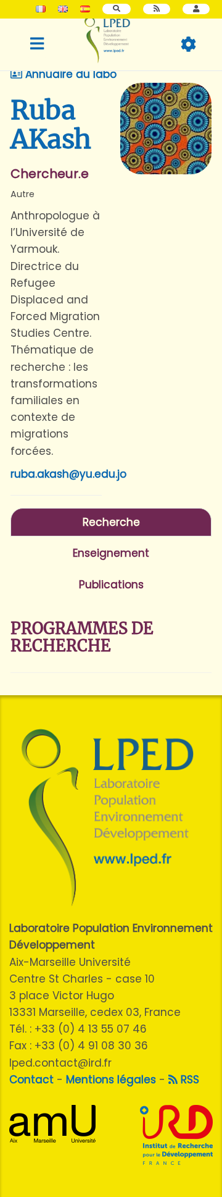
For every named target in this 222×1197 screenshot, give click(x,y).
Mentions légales (111, 1079)
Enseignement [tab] (111, 553)
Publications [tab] (111, 584)
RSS (188, 1079)
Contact (31, 1079)
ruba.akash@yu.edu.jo (68, 474)
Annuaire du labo (69, 74)
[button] (196, 9)
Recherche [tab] (111, 522)
